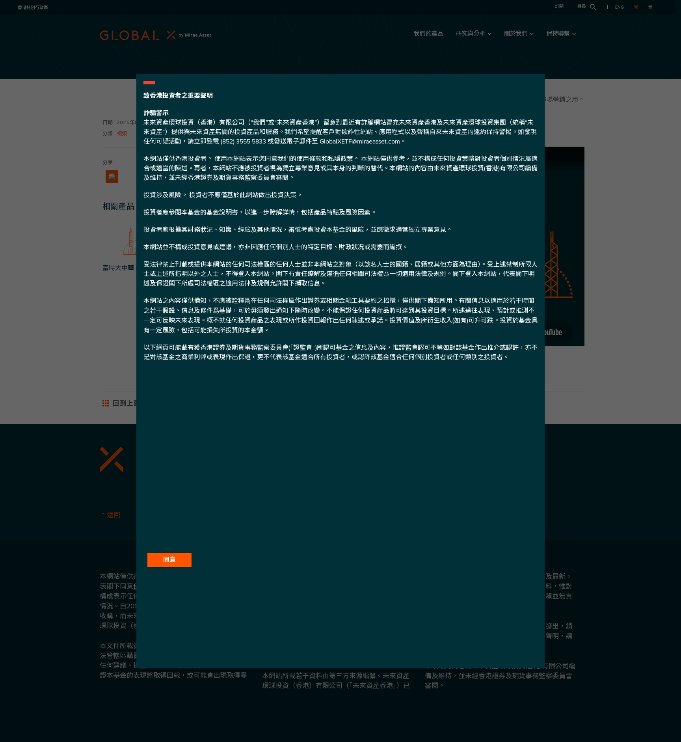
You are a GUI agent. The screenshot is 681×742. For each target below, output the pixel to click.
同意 (169, 560)
